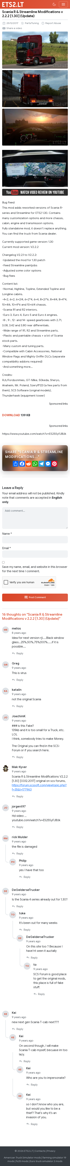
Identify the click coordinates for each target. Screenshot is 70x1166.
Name (7, 534)
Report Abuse (53, 23)
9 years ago (19, 667)
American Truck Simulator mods (22, 1157)
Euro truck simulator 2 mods (46, 1161)
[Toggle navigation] (63, 4)
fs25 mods (22, 1161)
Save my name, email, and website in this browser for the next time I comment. (34, 569)
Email (6, 548)
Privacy (51, 1150)
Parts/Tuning (32, 23)
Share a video (14, 28)
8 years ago (19, 633)
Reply (20, 653)
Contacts (40, 1150)
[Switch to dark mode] (54, 4)
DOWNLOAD (11, 415)
